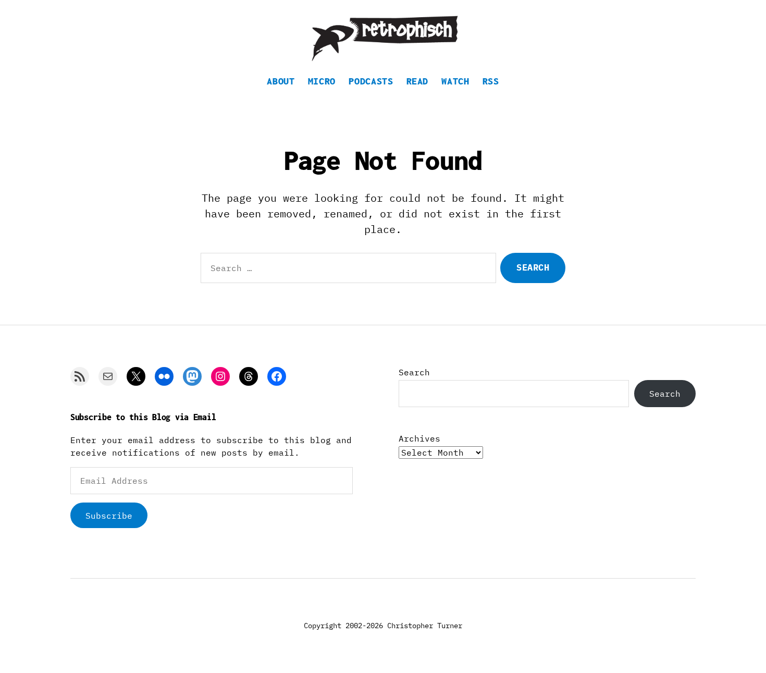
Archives (419, 438)
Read (417, 81)
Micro (322, 81)
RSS (491, 81)
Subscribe (108, 515)
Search (414, 372)
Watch (455, 81)
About (280, 81)
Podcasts (371, 81)
